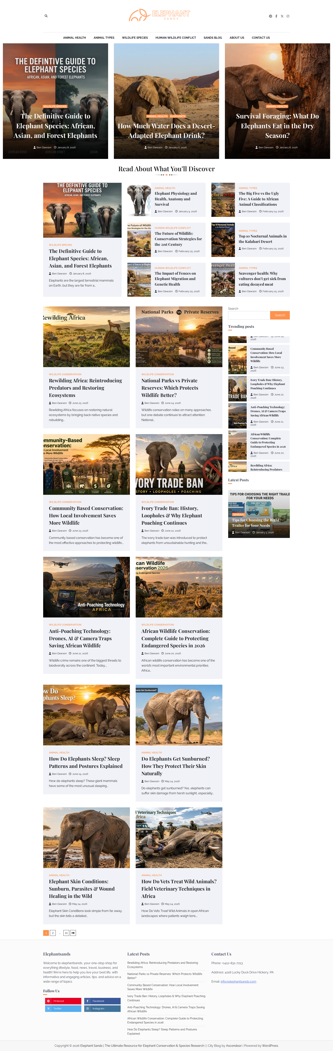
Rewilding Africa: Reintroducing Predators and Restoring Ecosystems (85, 387)
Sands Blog (213, 37)
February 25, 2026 (189, 251)
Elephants (177, 116)
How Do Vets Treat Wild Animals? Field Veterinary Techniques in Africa (179, 888)
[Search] (46, 16)
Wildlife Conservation (65, 374)
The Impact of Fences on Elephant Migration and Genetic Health (175, 279)
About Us (237, 37)
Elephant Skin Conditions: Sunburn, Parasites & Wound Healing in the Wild (82, 888)
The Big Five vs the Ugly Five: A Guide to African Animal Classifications (259, 199)
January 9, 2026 (188, 211)
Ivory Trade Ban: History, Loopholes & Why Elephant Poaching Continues (171, 515)
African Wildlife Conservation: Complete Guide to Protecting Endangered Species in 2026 (175, 638)
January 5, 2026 (265, 532)
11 (66, 933)
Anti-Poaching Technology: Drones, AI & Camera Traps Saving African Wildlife (80, 638)
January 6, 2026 (177, 147)
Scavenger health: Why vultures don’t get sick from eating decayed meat (262, 279)
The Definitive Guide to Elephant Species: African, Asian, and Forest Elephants (55, 125)
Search (233, 308)
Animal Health (74, 37)
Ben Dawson (44, 147)
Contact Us (261, 37)
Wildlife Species (135, 37)
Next (73, 933)
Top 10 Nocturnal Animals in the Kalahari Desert (263, 238)
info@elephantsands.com (238, 981)
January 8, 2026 (66, 147)
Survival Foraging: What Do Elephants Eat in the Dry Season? (277, 125)
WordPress (270, 1046)
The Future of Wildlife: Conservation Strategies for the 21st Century (178, 239)
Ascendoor (234, 1046)
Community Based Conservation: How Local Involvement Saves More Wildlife (86, 515)
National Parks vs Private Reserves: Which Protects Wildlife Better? (169, 387)
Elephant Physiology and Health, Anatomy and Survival (176, 199)
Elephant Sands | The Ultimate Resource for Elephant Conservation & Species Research (142, 1046)
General (239, 514)
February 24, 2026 (273, 211)
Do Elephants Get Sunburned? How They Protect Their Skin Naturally (175, 765)
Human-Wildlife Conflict (176, 37)
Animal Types (104, 37)
